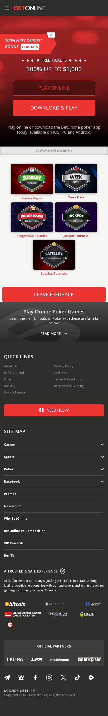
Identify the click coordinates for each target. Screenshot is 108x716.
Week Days (76, 197)
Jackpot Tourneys (76, 236)
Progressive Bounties (32, 236)
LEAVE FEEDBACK (54, 294)
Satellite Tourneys (54, 274)
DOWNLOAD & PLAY (53, 107)
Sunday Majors (32, 198)
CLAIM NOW (30, 47)
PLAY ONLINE (54, 87)
